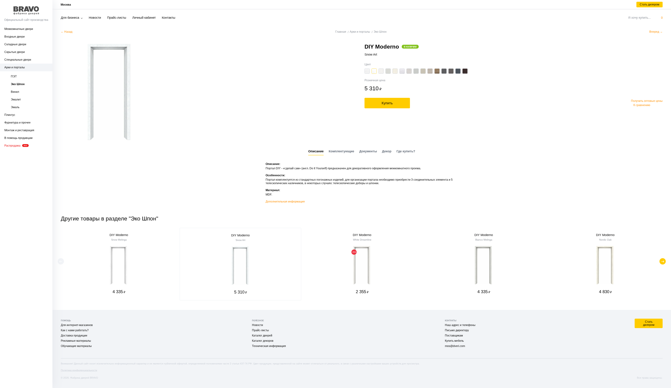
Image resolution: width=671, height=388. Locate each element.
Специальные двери (17, 59)
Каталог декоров (262, 340)
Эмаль (15, 107)
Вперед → (656, 31)
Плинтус (9, 114)
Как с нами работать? (75, 330)
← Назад (66, 31)
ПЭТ (14, 76)
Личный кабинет (144, 17)
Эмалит (16, 99)
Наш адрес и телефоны (460, 325)
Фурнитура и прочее (17, 122)
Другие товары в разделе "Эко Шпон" (109, 218)
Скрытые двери (14, 51)
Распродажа (15, 145)
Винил (15, 91)
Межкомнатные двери (18, 28)
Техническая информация (269, 346)
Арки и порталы (14, 67)
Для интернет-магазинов (77, 325)
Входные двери (14, 36)
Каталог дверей (262, 335)
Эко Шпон (18, 84)
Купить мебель (454, 340)
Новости (95, 17)
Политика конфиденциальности (79, 370)
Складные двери (15, 44)
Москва (66, 4)
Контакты (168, 17)
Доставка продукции (74, 335)
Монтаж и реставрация (19, 130)
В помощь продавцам (18, 137)
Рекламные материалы (76, 340)
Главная (340, 31)
